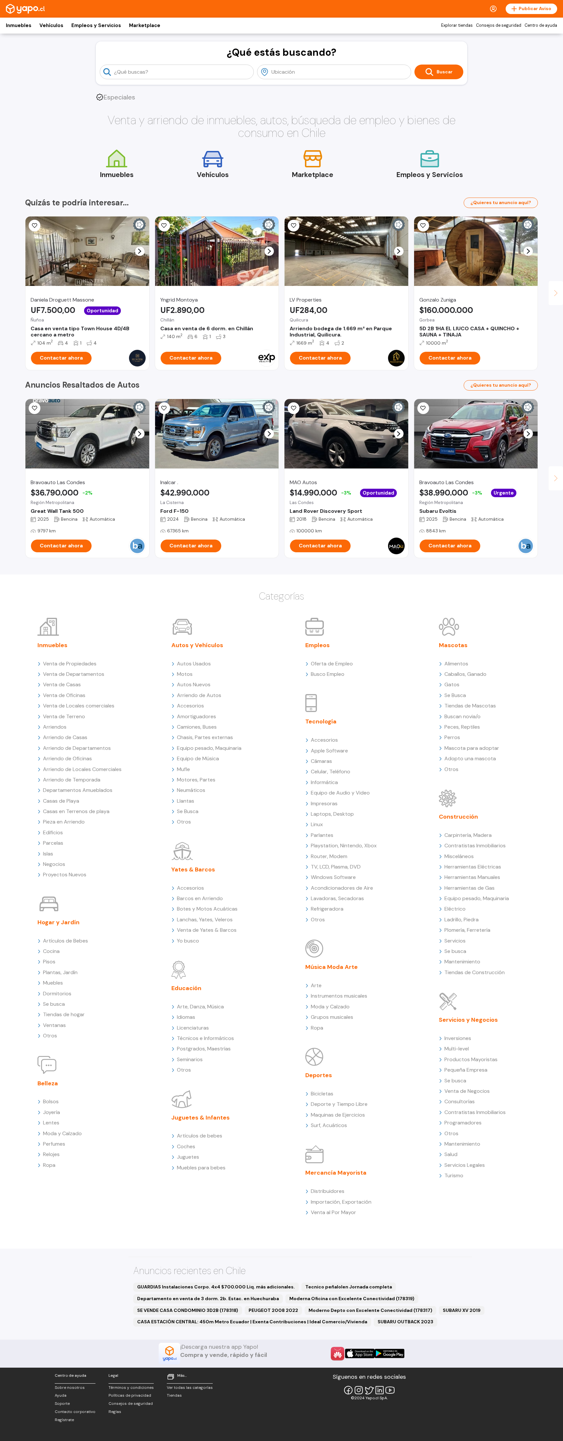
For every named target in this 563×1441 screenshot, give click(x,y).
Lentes (51, 1122)
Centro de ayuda (541, 25)
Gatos (451, 684)
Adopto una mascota (470, 758)
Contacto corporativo (75, 1411)
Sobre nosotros (70, 1387)
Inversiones (457, 1038)
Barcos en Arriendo (200, 898)
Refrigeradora (327, 908)
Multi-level (456, 1048)
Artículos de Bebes (65, 940)
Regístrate (64, 1419)
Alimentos (456, 663)
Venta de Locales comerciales (78, 705)
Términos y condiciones (131, 1387)
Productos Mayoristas (471, 1059)
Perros (452, 737)
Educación (186, 988)
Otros (50, 1035)
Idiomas (186, 1017)
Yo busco (188, 940)
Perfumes (54, 1143)
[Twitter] (369, 1390)
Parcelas (53, 842)
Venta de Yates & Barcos (207, 930)
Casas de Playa (61, 800)
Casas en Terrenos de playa (76, 811)
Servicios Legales (464, 1165)
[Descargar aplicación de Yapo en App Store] (360, 1353)
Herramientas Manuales (472, 877)
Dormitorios (57, 993)
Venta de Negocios (467, 1091)
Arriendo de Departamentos (77, 748)
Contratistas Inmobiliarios (475, 845)
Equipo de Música (198, 758)
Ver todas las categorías (190, 1387)
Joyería (51, 1112)
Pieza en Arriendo (64, 821)
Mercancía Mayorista (336, 1173)
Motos (185, 674)
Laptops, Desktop (332, 813)
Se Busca (187, 811)
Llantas (185, 800)
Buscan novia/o (462, 716)
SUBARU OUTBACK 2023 (405, 1322)
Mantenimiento (462, 961)
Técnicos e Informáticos (205, 1038)
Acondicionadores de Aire (342, 887)
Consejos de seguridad (498, 25)
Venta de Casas (62, 684)
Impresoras (324, 803)
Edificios (53, 832)
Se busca (54, 1004)
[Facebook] (348, 1390)
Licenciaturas (193, 1027)
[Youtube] (390, 1390)
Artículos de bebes (199, 1135)
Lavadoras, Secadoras (337, 898)
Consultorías (459, 1101)
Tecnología (321, 721)
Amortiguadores (196, 716)
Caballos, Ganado (465, 674)
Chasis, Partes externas (205, 737)
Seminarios (190, 1059)
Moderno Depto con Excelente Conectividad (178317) (370, 1310)
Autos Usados (194, 663)
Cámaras (321, 761)
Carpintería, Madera (468, 835)
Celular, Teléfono (330, 771)
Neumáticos (191, 790)
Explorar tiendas (457, 25)
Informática (324, 782)
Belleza (47, 1083)
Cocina (51, 951)
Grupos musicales (332, 1017)
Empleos (317, 645)
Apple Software (329, 750)
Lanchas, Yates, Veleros (205, 919)
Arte (316, 985)
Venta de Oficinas (64, 695)
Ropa (49, 1165)
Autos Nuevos (193, 684)
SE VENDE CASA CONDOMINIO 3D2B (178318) (187, 1310)
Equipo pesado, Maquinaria (209, 748)
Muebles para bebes (201, 1167)
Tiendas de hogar (64, 1014)
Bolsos (51, 1101)
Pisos (49, 961)
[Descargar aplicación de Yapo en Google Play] (389, 1353)
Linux (317, 824)
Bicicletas (322, 1093)
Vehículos (51, 25)
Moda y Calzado (62, 1133)
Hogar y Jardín (58, 922)
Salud (450, 1154)
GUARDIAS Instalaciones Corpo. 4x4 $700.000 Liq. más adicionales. (216, 1287)
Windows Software (333, 877)
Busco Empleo (327, 674)
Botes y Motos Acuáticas (207, 908)
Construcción (458, 817)
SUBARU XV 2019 (462, 1310)
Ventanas (54, 1025)
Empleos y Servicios (96, 25)
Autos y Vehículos (197, 645)
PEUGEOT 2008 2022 (273, 1310)
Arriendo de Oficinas (67, 758)
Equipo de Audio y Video (340, 792)
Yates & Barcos (193, 869)
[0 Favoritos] (34, 225)
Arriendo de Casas (65, 737)
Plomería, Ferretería (467, 930)
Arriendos (54, 726)
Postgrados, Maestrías (204, 1048)
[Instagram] (359, 1390)
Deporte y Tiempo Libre (339, 1104)
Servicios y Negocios (468, 1020)
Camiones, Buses (197, 726)
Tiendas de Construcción (474, 972)
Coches (186, 1146)
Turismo (453, 1175)
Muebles (53, 982)
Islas (48, 853)
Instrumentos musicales (339, 995)
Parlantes (322, 835)
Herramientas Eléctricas (472, 866)
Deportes (318, 1075)
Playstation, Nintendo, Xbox (344, 845)
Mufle (183, 769)
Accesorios (190, 705)
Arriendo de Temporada (71, 779)
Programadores (463, 1122)
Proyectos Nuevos (64, 874)
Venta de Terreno (64, 716)
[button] (139, 251)
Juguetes (188, 1156)
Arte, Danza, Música (200, 1006)
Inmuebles (18, 25)
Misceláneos (459, 856)
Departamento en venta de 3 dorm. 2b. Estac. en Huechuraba (208, 1298)
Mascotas (453, 645)
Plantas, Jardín (60, 972)
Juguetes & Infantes (200, 1118)
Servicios (455, 940)
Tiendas (174, 1395)
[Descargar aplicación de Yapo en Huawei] (337, 1353)
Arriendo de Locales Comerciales (82, 769)
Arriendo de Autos (199, 695)
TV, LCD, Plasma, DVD (336, 866)
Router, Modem (329, 856)
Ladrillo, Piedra (461, 919)
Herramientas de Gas (469, 887)
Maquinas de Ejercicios (338, 1114)
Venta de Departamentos (73, 674)
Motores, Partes (196, 779)
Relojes (51, 1154)
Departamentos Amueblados (77, 790)
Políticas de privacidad (129, 1395)
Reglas (114, 1411)
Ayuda (60, 1395)
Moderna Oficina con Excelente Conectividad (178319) (351, 1298)
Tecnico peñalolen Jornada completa (348, 1287)
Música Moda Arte (331, 967)
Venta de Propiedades (69, 663)
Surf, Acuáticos (329, 1125)
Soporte (62, 1403)
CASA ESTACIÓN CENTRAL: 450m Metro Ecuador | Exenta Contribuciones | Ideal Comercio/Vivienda (252, 1322)
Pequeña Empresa (465, 1069)
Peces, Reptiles (462, 726)
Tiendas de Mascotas (470, 705)
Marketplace (144, 25)
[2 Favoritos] (293, 408)
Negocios (54, 864)
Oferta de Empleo (332, 663)
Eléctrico (455, 908)
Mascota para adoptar (471, 748)
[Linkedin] (379, 1390)
